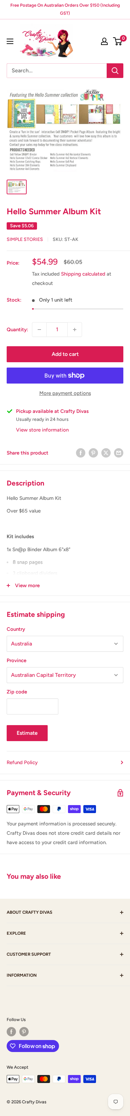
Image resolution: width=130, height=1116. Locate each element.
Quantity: (17, 330)
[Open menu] (10, 41)
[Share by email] (118, 453)
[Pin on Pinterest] (93, 453)
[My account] (104, 41)
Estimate (27, 733)
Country (16, 629)
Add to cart (65, 354)
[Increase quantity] (75, 330)
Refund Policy (22, 762)
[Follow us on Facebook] (11, 1031)
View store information (42, 430)
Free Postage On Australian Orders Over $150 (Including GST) (65, 9)
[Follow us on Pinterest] (24, 1031)
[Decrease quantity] (39, 330)
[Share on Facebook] (80, 453)
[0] (118, 41)
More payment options (65, 393)
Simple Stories (25, 239)
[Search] (115, 70)
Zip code (17, 692)
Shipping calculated (83, 274)
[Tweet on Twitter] (106, 453)
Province (16, 660)
